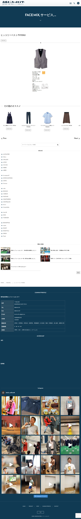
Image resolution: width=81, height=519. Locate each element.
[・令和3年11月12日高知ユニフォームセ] (70, 425)
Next (76, 138)
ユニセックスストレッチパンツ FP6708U (28, 126)
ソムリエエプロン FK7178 (66, 125)
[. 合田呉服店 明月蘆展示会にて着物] (50, 445)
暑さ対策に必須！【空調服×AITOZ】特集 (60, 250)
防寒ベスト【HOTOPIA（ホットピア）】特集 (61, 258)
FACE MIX (3, 40)
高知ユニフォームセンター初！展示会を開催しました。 (23, 258)
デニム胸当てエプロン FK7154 (9, 125)
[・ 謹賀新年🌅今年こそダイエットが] (30, 425)
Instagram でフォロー (41, 496)
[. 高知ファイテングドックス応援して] (30, 445)
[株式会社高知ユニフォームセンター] (13, 2)
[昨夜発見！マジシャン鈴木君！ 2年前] (50, 425)
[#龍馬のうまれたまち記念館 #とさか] (11, 405)
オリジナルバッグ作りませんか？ (18, 266)
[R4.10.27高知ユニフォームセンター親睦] (11, 425)
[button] (78, 3)
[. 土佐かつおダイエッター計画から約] (30, 484)
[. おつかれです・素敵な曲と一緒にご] (11, 464)
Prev (4, 138)
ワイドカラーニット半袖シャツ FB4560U (47, 126)
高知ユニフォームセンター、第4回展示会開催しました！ (24, 250)
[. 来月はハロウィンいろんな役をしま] (30, 464)
